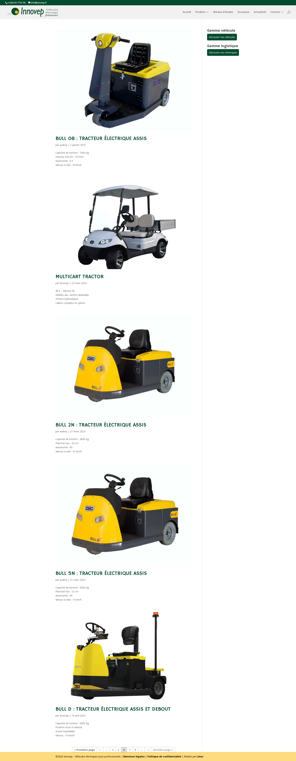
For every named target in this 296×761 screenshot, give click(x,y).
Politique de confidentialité (164, 756)
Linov (200, 756)
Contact (275, 12)
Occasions (243, 12)
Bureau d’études (223, 12)
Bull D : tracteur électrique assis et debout (113, 709)
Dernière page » (163, 749)
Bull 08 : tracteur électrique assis (101, 138)
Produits (200, 12)
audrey (63, 145)
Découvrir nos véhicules (222, 37)
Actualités (260, 12)
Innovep (64, 283)
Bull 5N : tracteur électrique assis (101, 573)
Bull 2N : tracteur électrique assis (101, 425)
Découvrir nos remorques (223, 52)
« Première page (84, 749)
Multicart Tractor (80, 277)
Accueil (187, 12)
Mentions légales (134, 756)
